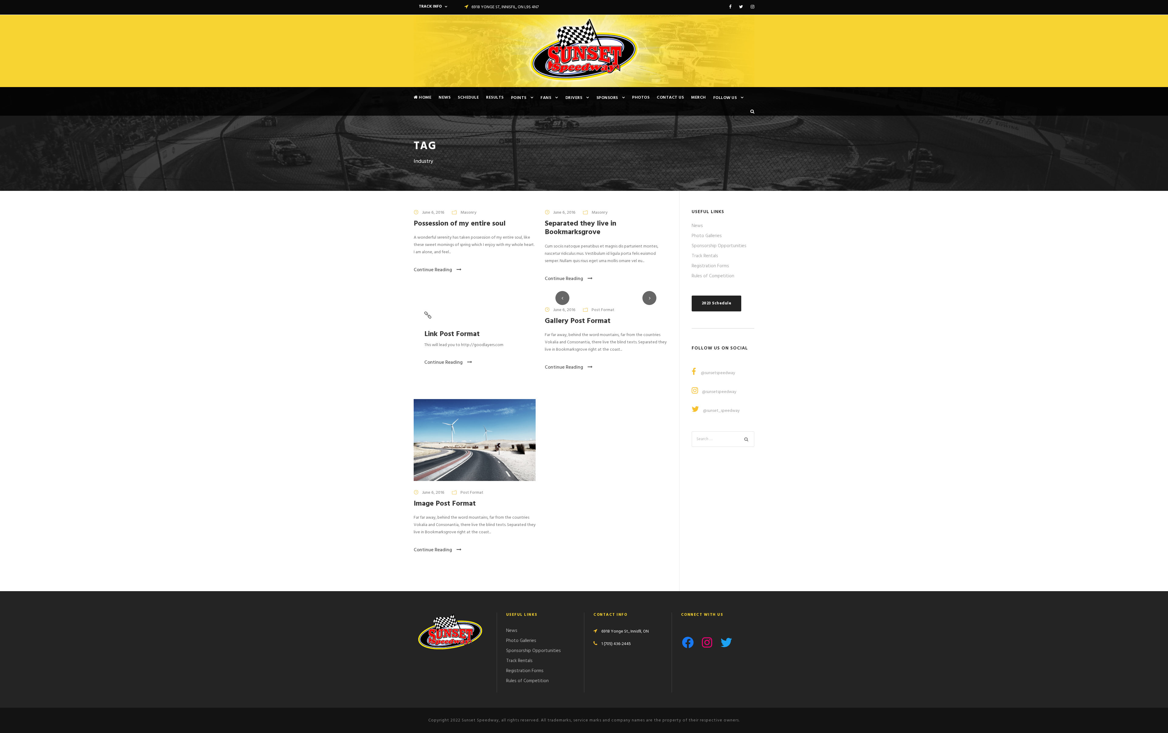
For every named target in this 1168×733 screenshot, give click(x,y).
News (444, 97)
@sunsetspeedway (717, 373)
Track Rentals (705, 256)
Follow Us (725, 97)
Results (495, 97)
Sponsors (607, 97)
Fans (546, 97)
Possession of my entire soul (460, 224)
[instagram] (752, 7)
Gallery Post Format (577, 321)
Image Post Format (445, 504)
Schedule (468, 97)
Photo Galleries (707, 236)
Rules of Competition (713, 276)
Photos (640, 97)
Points (519, 97)
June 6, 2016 (433, 212)
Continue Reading (433, 270)
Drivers (573, 97)
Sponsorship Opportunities (719, 246)
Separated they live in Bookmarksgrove (580, 228)
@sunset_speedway (721, 410)
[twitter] (741, 7)
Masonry (468, 212)
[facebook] (730, 7)
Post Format (603, 310)
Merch (698, 97)
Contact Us (670, 97)
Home (424, 97)
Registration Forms (710, 266)
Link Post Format (452, 334)
